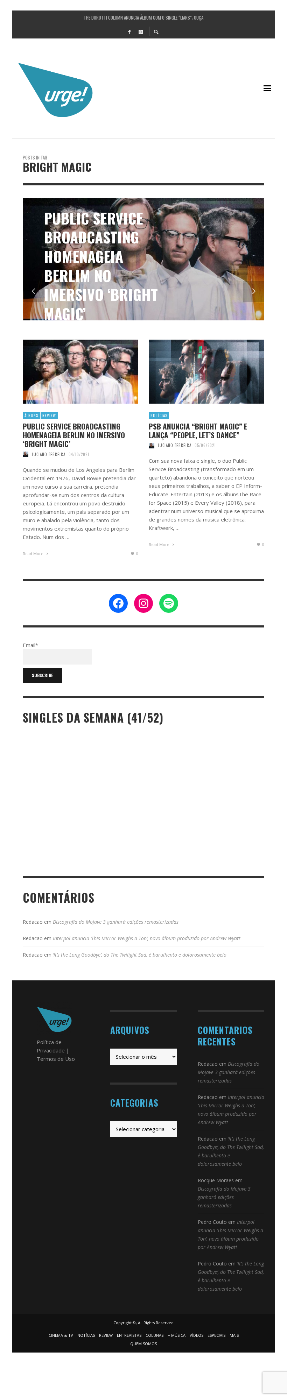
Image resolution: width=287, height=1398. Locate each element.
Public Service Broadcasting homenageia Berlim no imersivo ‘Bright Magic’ (74, 435)
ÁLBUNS (31, 415)
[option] (143, 259)
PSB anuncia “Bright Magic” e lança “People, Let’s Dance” (198, 430)
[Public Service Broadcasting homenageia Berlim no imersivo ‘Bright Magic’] (69, 371)
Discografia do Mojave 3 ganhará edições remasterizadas (115, 921)
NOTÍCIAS (158, 415)
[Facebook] (129, 31)
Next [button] (253, 291)
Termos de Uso (56, 1058)
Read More (33, 553)
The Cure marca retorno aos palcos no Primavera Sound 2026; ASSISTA (143, 17)
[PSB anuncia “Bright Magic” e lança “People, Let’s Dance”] (195, 371)
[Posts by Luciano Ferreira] (25, 454)
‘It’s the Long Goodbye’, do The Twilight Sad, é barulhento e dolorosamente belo (139, 954)
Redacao (33, 921)
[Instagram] (140, 31)
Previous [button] (33, 291)
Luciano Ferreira (48, 454)
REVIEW (49, 415)
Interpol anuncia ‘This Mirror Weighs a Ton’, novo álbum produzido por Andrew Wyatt (146, 938)
